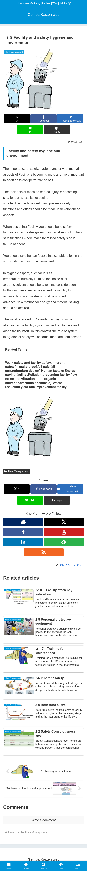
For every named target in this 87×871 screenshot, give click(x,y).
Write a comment (44, 820)
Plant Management (18, 471)
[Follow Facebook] (23, 532)
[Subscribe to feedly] (64, 542)
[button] (57, 129)
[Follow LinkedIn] (23, 542)
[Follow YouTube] (64, 532)
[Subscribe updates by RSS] (44, 552)
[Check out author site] (23, 522)
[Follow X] (64, 522)
